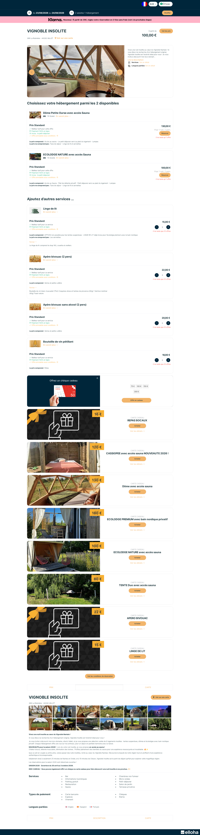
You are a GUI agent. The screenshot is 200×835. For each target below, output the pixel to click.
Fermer (32, 242)
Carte (148, 687)
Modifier (167, 13)
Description (99, 687)
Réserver (164, 133)
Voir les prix (166, 31)
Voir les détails (136, 431)
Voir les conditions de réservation (100, 676)
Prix (51, 687)
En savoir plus (62, 116)
